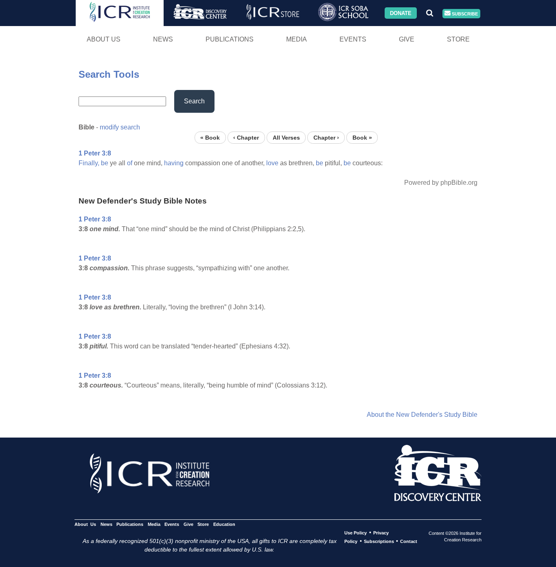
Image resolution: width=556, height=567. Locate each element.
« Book (210, 137)
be (104, 163)
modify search (120, 127)
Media (296, 39)
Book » (362, 137)
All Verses (286, 137)
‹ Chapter (246, 137)
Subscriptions (379, 541)
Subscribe (464, 13)
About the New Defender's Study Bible (422, 414)
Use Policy (355, 532)
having (174, 163)
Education (224, 524)
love (272, 163)
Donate (401, 13)
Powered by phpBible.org (440, 182)
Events (352, 39)
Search (194, 101)
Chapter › (326, 137)
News (163, 39)
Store (458, 39)
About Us (103, 39)
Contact (408, 541)
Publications (230, 39)
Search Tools (109, 74)
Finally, (89, 163)
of (129, 163)
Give (406, 39)
